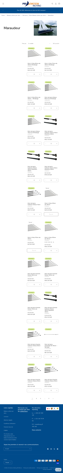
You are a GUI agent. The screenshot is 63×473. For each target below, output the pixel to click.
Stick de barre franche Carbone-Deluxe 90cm (51, 380)
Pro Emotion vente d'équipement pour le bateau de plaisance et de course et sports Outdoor (10, 436)
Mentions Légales (8, 420)
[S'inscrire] (29, 449)
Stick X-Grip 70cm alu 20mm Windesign (51, 64)
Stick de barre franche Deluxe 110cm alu (34, 308)
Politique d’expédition (47, 469)
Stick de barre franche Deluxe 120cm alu (51, 274)
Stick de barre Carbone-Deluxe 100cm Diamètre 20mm (32, 168)
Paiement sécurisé (8, 427)
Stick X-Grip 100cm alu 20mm (50, 238)
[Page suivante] (53, 398)
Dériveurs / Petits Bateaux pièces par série (34, 15)
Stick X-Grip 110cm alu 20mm (34, 238)
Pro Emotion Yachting (12, 467)
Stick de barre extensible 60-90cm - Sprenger (51, 346)
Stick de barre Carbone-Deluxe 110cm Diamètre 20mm (51, 133)
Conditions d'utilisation (9, 423)
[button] (3, 3)
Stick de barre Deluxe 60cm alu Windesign (51, 98)
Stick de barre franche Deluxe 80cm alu (34, 274)
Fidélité (6, 430)
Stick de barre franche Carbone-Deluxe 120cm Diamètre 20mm (51, 309)
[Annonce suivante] (60, 10)
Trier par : (24, 43)
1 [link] (32, 398)
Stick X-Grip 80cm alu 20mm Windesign (34, 64)
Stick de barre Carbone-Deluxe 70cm (34, 204)
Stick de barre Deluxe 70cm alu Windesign (34, 132)
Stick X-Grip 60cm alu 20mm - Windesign (34, 98)
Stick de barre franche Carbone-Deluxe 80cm (34, 345)
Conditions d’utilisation (54, 467)
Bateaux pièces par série (14, 15)
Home (3, 15)
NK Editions (19, 467)
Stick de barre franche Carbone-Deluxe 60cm (34, 380)
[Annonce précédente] (3, 10)
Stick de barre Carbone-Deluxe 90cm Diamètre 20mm (51, 168)
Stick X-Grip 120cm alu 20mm (50, 204)
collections (24, 411)
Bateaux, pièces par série (9, 412)
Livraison (6, 416)
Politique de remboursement (29, 467)
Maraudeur (51, 15)
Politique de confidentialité (42, 467)
